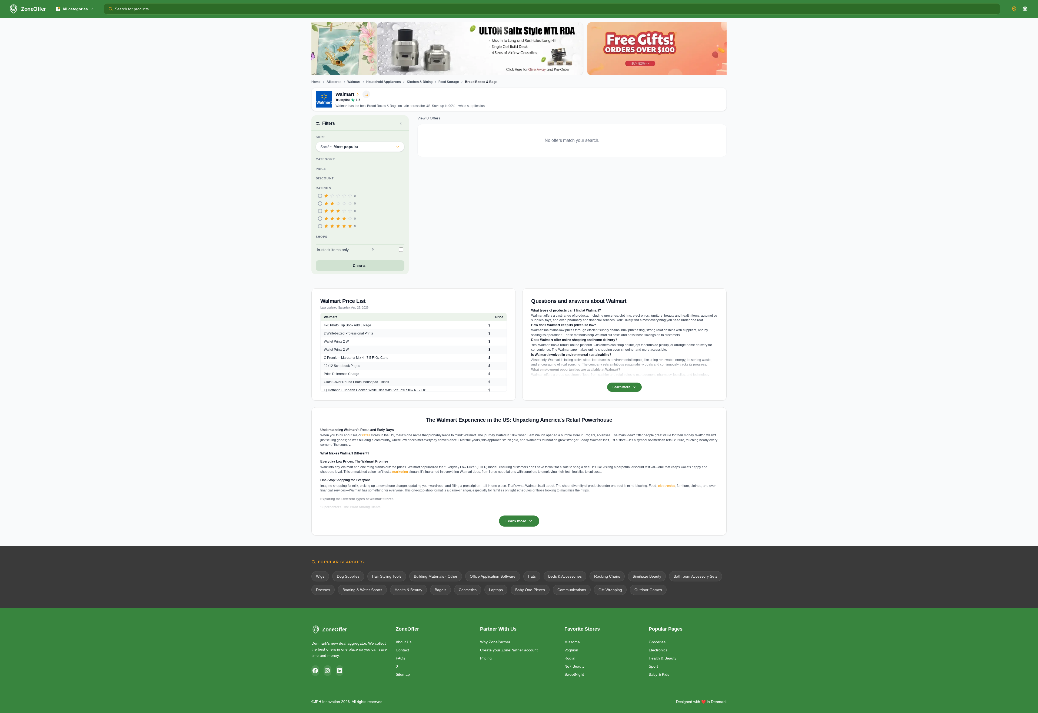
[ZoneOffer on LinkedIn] (340, 670)
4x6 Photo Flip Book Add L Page (347, 325)
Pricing (486, 658)
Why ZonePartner (495, 642)
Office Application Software (492, 576)
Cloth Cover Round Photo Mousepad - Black (356, 382)
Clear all (360, 265)
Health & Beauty (408, 590)
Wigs (320, 576)
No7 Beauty (574, 666)
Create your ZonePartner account (509, 650)
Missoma (572, 642)
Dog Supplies (348, 576)
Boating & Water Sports (362, 590)
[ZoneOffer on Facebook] (315, 670)
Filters (328, 123)
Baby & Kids (659, 674)
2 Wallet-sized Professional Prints (348, 333)
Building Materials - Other (435, 576)
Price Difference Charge (341, 374)
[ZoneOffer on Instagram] (327, 670)
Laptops (496, 590)
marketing (400, 472)
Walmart (353, 82)
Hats (532, 576)
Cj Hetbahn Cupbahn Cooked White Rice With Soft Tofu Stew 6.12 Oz (374, 390)
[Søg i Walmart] (366, 94)
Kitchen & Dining (419, 82)
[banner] (414, 48)
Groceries (657, 642)
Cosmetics (468, 590)
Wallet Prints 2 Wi (337, 341)
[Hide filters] (400, 123)
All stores (334, 82)
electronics (666, 486)
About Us (403, 642)
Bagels (440, 590)
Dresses (323, 590)
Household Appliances (383, 82)
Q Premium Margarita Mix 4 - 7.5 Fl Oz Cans (356, 358)
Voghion (571, 650)
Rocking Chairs (607, 576)
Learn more (621, 387)
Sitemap (403, 674)
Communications (571, 590)
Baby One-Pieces (530, 590)
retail (366, 435)
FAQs (400, 658)
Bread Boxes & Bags (481, 82)
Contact (402, 650)
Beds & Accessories (565, 576)
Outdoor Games (648, 590)
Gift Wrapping (610, 590)
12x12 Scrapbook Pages (342, 366)
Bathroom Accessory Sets (695, 576)
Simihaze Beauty (647, 576)
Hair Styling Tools (386, 576)
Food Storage (448, 82)
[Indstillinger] (1025, 9)
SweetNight (574, 674)
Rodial (569, 658)
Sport (653, 666)
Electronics (658, 650)
